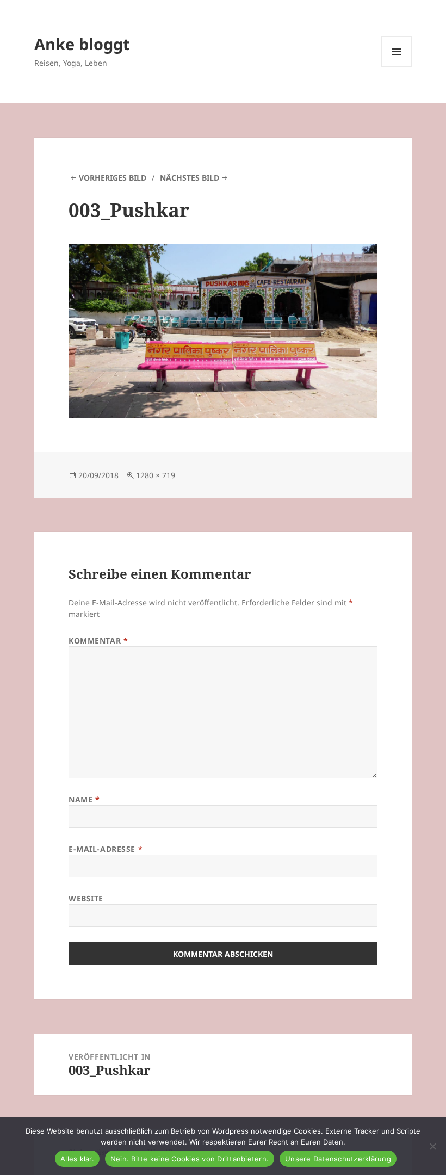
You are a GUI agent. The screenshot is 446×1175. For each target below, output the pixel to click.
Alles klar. (77, 1158)
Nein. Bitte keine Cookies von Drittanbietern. (189, 1158)
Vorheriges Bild (112, 177)
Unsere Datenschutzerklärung (338, 1158)
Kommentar (98, 640)
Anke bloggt (82, 43)
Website (86, 898)
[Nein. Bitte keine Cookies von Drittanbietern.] (432, 1146)
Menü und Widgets (397, 66)
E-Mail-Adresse (106, 849)
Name (84, 799)
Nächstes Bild (189, 177)
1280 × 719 (155, 475)
